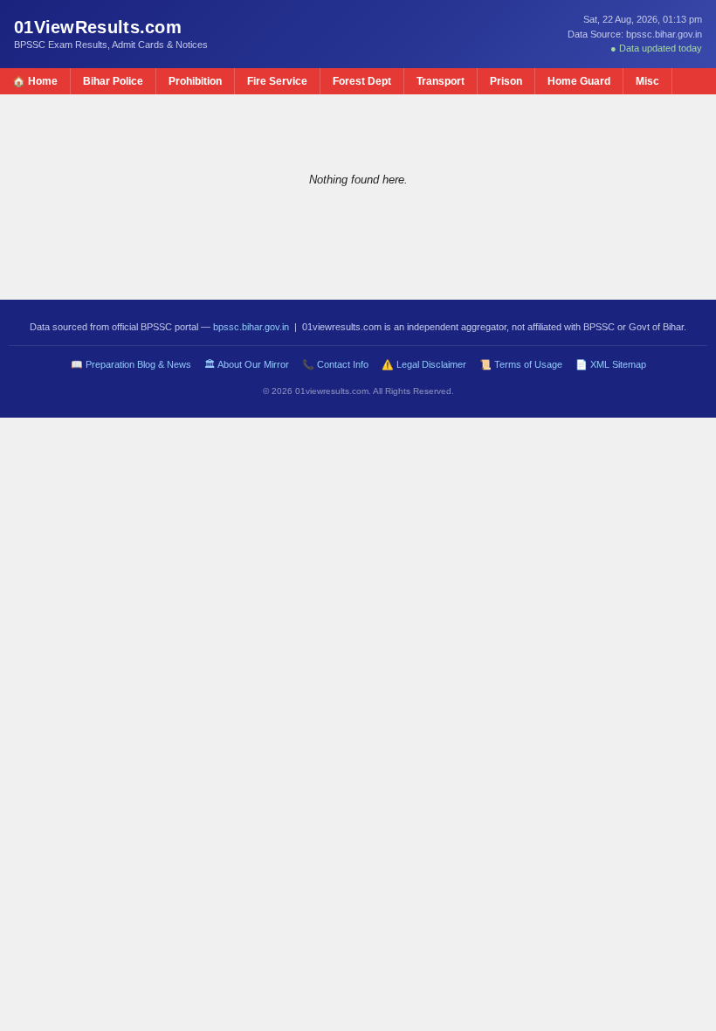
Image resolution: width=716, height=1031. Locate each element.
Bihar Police (113, 81)
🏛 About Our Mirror (246, 364)
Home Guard (578, 81)
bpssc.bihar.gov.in (251, 327)
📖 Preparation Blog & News (131, 364)
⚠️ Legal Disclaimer (424, 364)
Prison (506, 81)
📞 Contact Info (335, 364)
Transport (441, 81)
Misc (647, 81)
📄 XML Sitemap (610, 364)
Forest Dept (362, 81)
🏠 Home (35, 81)
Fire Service (277, 81)
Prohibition (195, 81)
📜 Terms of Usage (520, 364)
